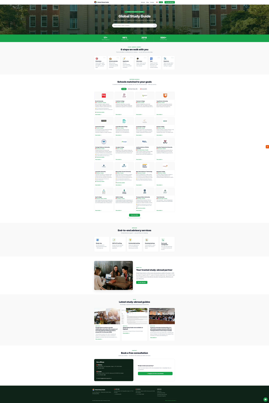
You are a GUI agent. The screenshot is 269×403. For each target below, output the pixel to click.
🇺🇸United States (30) (132, 88)
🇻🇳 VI (157, 2)
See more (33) (134, 215)
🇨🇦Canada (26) (143, 88)
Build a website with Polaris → (171, 400)
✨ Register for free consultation (155, 373)
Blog (147, 2)
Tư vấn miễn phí (169, 2)
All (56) (123, 88)
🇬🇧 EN (161, 2)
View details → (98, 114)
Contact (152, 2)
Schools (143, 2)
